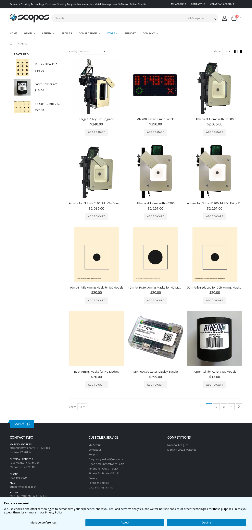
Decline (206, 522)
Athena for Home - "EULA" (104, 473)
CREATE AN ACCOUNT (222, 4)
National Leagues (177, 445)
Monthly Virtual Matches (181, 449)
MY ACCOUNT (178, 4)
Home (11, 43)
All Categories (196, 18)
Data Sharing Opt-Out (101, 487)
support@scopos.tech (23, 486)
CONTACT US (198, 4)
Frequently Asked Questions (106, 459)
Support (93, 454)
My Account (95, 445)
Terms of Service (99, 483)
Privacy (93, 478)
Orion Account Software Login (106, 464)
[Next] (239, 406)
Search (214, 18)
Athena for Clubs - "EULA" (104, 468)
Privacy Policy (53, 512)
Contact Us (95, 449)
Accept (125, 522)
